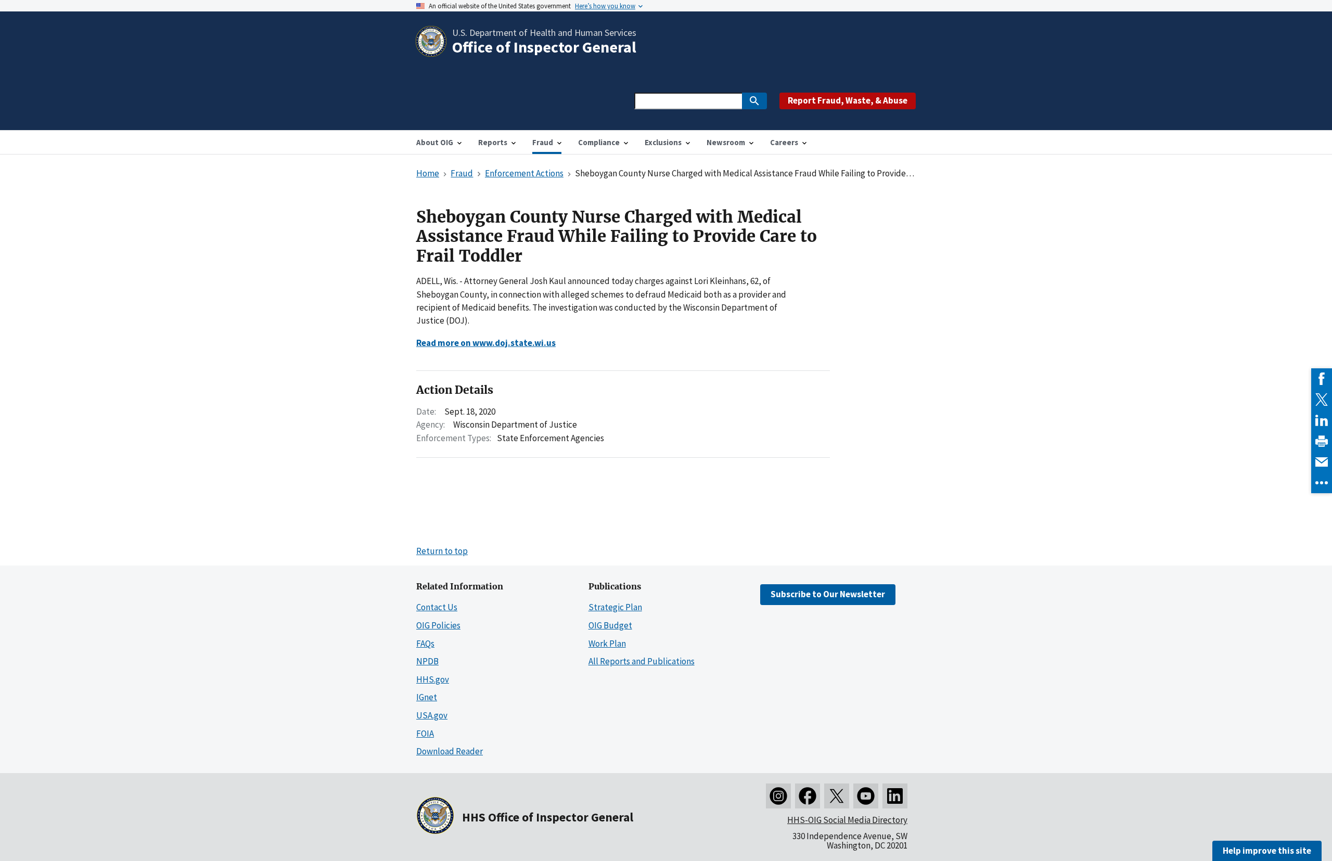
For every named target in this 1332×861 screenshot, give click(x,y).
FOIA (425, 733)
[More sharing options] (1321, 482)
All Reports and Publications (641, 661)
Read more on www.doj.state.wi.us (486, 343)
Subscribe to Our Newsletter (828, 594)
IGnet (426, 697)
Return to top (442, 551)
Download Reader (449, 751)
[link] (1321, 378)
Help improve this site (1267, 850)
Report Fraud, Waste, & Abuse (847, 100)
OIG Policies (438, 625)
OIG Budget (610, 625)
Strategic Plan (615, 607)
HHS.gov (432, 679)
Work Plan (607, 643)
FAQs (425, 643)
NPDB (427, 661)
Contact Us (436, 607)
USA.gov (431, 715)
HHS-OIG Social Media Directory (847, 820)
